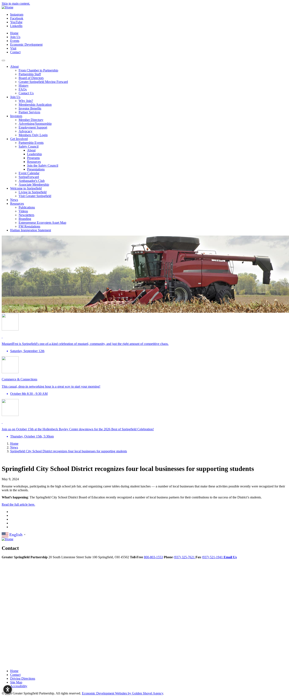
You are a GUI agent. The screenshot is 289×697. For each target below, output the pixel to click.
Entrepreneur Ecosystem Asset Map (42, 222)
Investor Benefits (30, 108)
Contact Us (26, 93)
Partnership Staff (30, 74)
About (14, 66)
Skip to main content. (16, 3)
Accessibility (18, 686)
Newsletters (26, 215)
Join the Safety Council (42, 165)
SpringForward (29, 177)
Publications (27, 207)
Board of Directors (31, 78)
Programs (33, 158)
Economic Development (26, 44)
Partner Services (29, 112)
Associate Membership (34, 184)
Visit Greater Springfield (35, 196)
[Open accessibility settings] (7, 689)
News (14, 200)
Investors (16, 116)
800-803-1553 (153, 557)
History (24, 85)
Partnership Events (31, 142)
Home (14, 33)
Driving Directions (22, 678)
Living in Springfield (33, 192)
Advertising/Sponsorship (35, 123)
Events (14, 41)
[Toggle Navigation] (3, 60)
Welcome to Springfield (26, 188)
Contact (15, 52)
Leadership (34, 154)
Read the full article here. (18, 504)
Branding (25, 219)
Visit (13, 48)
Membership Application (35, 104)
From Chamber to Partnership (38, 70)
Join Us (15, 37)
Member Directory (31, 120)
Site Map (16, 682)
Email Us (230, 557)
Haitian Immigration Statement (30, 230)
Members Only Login (33, 135)
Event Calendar (29, 173)
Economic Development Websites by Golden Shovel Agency (122, 693)
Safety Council (29, 146)
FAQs (23, 89)
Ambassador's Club (32, 180)
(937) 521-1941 (213, 557)
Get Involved (19, 139)
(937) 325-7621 (184, 557)
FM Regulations (29, 226)
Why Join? (26, 101)
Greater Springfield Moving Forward (43, 82)
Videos (23, 211)
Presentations (36, 169)
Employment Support (33, 127)
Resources (34, 161)
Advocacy (25, 131)
